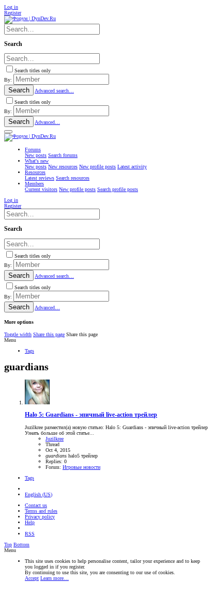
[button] (8, 131)
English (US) (38, 494)
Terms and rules (41, 511)
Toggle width (18, 334)
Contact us (36, 505)
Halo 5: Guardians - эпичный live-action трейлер (91, 415)
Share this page (49, 334)
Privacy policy (40, 516)
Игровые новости (81, 467)
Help (30, 522)
